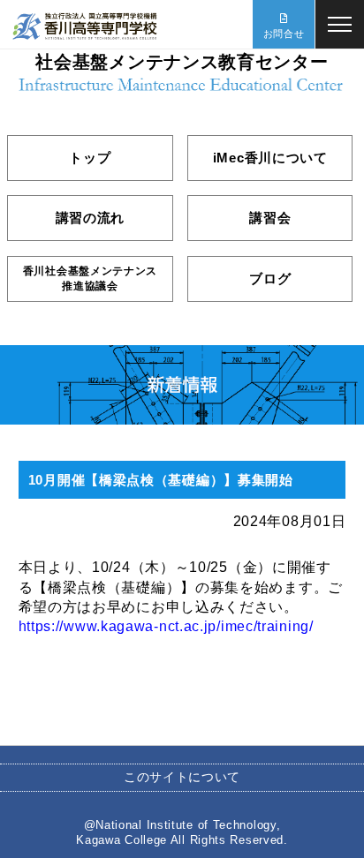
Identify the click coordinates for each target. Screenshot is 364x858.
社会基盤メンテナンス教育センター (181, 62)
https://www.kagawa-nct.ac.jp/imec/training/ (166, 626)
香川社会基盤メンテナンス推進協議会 (90, 278)
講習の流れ (90, 217)
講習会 (270, 217)
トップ (89, 157)
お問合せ (284, 33)
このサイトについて (182, 777)
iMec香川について (270, 157)
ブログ (270, 278)
